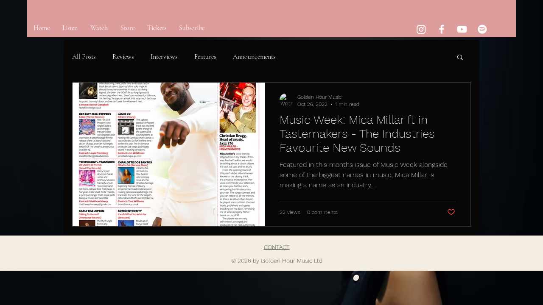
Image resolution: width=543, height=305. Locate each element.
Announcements (254, 57)
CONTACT (277, 247)
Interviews (164, 57)
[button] (460, 57)
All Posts (83, 57)
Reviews (123, 57)
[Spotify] (482, 29)
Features (205, 57)
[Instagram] (421, 29)
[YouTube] (462, 29)
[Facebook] (442, 29)
